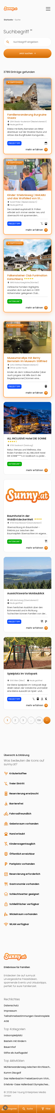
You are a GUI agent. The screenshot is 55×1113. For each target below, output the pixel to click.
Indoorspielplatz (13, 1035)
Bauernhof (10, 1047)
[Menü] (48, 9)
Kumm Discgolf (12, 1072)
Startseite (8, 19)
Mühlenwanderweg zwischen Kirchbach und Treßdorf (26, 1067)
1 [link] (7, 720)
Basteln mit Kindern (15, 1041)
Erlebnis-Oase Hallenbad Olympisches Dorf (26, 1084)
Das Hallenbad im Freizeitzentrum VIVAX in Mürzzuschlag (27, 1078)
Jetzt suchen (27, 53)
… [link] (31, 720)
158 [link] (39, 720)
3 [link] (23, 720)
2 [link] (15, 720)
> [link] (47, 720)
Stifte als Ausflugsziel (16, 1052)
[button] (5, 1107)
